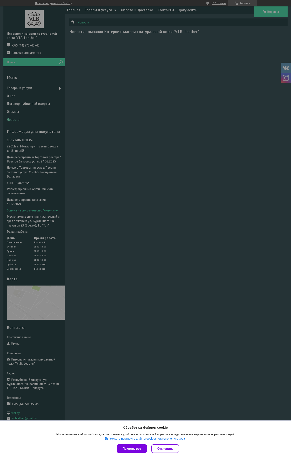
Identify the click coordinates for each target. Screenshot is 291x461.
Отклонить (165, 448)
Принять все (132, 448)
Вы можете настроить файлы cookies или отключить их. (144, 438)
